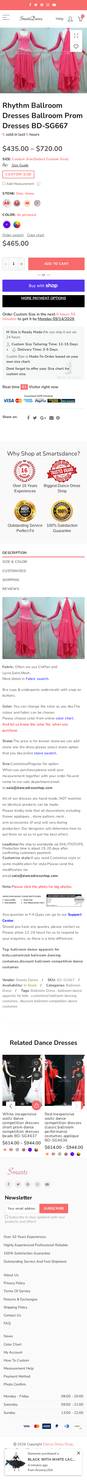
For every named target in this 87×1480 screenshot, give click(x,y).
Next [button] (76, 1106)
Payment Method (17, 1376)
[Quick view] (36, 1075)
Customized (14, 570)
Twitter (35, 418)
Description (14, 552)
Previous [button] (10, 1106)
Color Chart (13, 1344)
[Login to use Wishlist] (76, 46)
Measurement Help (19, 1368)
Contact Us (12, 1315)
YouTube (47, 1184)
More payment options (43, 298)
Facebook (28, 418)
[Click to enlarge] (76, 35)
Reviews (10, 588)
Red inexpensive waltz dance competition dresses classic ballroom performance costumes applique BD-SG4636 (63, 1127)
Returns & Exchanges (20, 1299)
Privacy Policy (14, 1283)
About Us (11, 1275)
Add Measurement (20, 184)
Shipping (10, 579)
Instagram (37, 1184)
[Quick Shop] (36, 1105)
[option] (43, 60)
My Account (13, 1352)
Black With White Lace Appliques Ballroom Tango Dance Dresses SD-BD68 (52, 1459)
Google (43, 418)
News (8, 1336)
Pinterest (58, 418)
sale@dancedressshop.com (29, 787)
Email (51, 418)
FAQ (7, 1323)
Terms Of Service (17, 1291)
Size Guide (20, 165)
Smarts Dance (27, 979)
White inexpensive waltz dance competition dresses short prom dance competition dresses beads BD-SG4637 (20, 1125)
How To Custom (16, 1360)
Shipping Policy (15, 1307)
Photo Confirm (15, 1384)
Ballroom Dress (43, 990)
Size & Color (14, 561)
